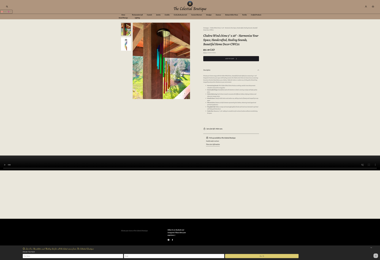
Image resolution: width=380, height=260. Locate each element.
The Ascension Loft (137, 15)
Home (123, 15)
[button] (7, 6)
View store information (213, 144)
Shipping (205, 52)
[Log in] (366, 6)
